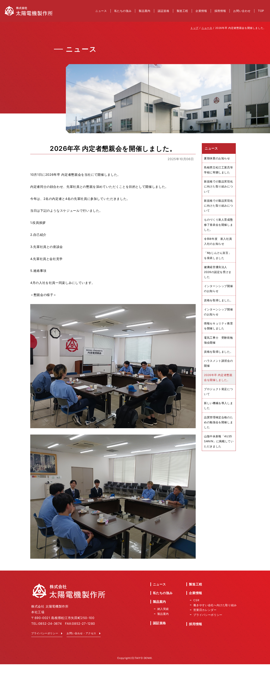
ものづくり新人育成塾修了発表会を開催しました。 (218, 224)
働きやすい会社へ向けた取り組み (215, 605)
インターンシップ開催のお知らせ (218, 288)
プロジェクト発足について (218, 391)
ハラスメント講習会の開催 (218, 363)
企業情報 (195, 593)
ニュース (159, 584)
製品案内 (159, 602)
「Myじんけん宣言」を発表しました (217, 255)
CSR (196, 600)
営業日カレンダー (204, 609)
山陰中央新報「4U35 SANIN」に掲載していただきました (219, 441)
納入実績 (163, 608)
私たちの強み (163, 593)
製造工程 (195, 584)
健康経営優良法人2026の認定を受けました (217, 272)
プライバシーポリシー (44, 633)
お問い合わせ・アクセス (81, 633)
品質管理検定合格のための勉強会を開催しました (218, 422)
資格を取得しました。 (218, 300)
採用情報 (195, 624)
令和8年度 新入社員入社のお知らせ (218, 241)
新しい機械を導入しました (218, 405)
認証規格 (159, 623)
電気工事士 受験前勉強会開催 (218, 340)
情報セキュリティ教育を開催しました (218, 326)
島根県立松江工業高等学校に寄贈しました (218, 170)
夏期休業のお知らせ (217, 158)
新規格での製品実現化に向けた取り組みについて (218, 186)
